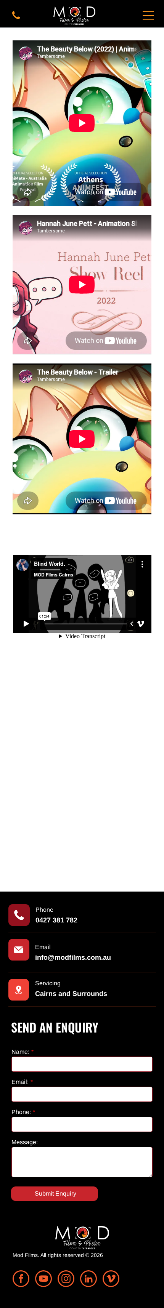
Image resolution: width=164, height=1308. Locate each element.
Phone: (21, 1112)
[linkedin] (88, 1279)
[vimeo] (111, 1279)
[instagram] (66, 1279)
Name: (20, 1052)
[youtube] (43, 1279)
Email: (20, 1082)
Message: (24, 1142)
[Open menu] (148, 15)
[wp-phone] (16, 19)
